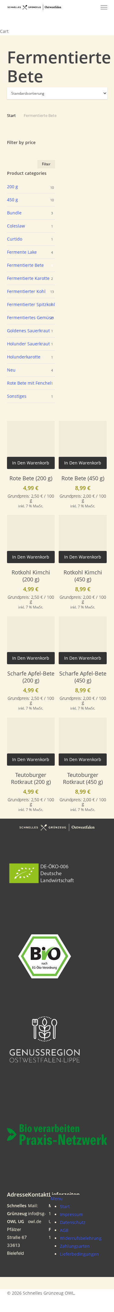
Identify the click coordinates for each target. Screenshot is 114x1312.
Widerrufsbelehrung (81, 1238)
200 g (12, 186)
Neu (11, 370)
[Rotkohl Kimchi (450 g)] (83, 539)
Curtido (14, 239)
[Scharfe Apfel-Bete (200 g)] (31, 640)
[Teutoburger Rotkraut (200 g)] (31, 742)
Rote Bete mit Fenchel (29, 383)
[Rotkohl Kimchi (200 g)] (31, 539)
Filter (46, 164)
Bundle (14, 213)
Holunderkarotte (23, 357)
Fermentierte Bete (25, 265)
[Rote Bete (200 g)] (31, 445)
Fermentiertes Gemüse (30, 317)
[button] (104, 7)
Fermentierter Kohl (26, 291)
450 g (12, 200)
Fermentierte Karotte (28, 278)
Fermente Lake (22, 252)
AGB (64, 1230)
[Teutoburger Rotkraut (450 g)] (83, 742)
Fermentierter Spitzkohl (31, 304)
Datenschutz (72, 1222)
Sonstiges (16, 396)
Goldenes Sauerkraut (28, 330)
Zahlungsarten (75, 1246)
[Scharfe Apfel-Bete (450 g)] (83, 640)
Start (11, 115)
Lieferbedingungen (79, 1254)
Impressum (71, 1214)
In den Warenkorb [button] (30, 463)
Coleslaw (16, 226)
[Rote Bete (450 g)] (83, 445)
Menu (57, 1198)
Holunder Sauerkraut (28, 344)
